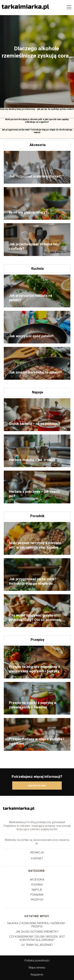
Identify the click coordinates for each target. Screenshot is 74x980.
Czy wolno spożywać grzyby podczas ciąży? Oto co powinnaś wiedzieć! (34, 617)
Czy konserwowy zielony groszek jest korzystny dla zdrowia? (37, 938)
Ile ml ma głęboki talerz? (28, 212)
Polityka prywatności (37, 960)
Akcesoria (37, 145)
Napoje (37, 392)
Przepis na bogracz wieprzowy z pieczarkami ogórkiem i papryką (34, 669)
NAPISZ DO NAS (37, 785)
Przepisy (37, 640)
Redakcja (37, 852)
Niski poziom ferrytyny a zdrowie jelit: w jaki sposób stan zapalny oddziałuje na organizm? (37, 120)
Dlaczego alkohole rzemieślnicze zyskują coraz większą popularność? (36, 52)
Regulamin (37, 974)
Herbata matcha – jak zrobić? (32, 460)
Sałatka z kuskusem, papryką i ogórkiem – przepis (37, 925)
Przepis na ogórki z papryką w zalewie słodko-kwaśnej (32, 705)
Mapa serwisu (37, 967)
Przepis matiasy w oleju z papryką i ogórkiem (36, 741)
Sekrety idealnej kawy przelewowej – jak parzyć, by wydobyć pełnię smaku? (37, 109)
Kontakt (37, 858)
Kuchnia (37, 268)
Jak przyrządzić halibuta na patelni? (30, 297)
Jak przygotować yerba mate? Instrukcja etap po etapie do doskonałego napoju (37, 131)
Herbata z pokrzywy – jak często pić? (34, 493)
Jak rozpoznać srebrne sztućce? (35, 176)
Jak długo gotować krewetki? (37, 931)
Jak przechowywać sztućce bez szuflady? (34, 246)
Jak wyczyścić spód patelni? (31, 336)
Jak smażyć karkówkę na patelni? (35, 372)
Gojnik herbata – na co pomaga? (34, 424)
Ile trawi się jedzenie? (37, 944)
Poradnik (37, 516)
